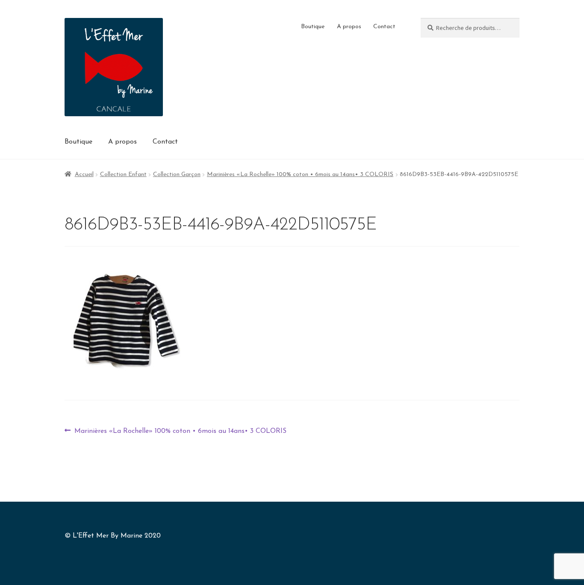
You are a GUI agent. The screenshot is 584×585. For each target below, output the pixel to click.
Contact (384, 27)
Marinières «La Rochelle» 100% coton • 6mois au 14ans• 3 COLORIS (300, 174)
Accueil (84, 174)
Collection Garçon (177, 174)
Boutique (312, 27)
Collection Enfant (123, 174)
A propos (349, 27)
